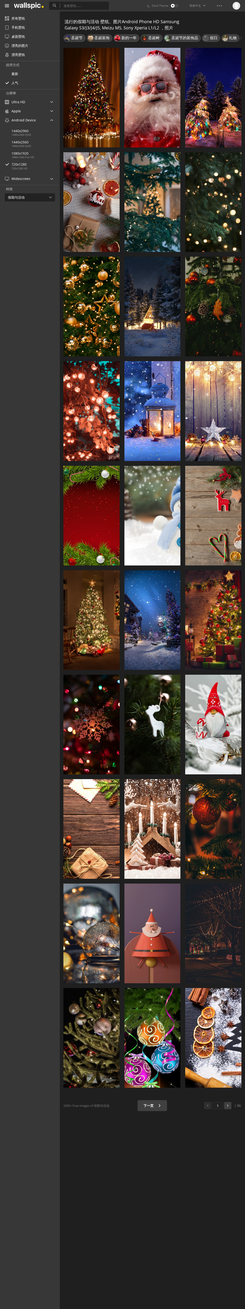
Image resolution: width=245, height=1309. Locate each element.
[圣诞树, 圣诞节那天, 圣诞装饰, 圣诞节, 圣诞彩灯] (213, 620)
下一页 (149, 1105)
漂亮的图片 (19, 45)
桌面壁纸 (18, 36)
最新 (14, 73)
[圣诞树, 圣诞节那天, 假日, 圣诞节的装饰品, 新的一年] (91, 306)
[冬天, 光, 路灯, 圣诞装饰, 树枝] (152, 411)
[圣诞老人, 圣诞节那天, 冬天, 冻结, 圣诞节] (213, 724)
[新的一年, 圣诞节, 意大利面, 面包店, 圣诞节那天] (213, 1038)
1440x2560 (19, 142)
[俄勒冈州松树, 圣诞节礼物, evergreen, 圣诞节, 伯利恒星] (213, 306)
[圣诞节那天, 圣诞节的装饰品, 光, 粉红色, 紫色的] (152, 1038)
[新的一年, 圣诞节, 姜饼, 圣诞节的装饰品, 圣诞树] (213, 515)
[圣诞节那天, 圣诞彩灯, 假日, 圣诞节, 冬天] (213, 411)
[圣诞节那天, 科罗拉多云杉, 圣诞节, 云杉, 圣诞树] (152, 202)
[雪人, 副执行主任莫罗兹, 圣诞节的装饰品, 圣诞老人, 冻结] (152, 515)
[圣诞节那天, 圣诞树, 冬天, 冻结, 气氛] (152, 620)
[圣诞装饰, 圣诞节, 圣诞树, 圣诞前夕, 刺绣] (91, 202)
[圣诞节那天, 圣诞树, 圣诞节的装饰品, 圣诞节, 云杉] (213, 829)
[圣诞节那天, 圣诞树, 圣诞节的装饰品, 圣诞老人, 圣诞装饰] (152, 724)
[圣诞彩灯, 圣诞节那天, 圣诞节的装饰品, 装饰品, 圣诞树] (91, 724)
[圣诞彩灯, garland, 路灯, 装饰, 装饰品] (213, 933)
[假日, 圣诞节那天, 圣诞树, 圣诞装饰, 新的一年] (91, 829)
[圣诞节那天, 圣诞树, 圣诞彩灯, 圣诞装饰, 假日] (91, 97)
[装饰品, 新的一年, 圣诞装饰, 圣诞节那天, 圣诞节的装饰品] (91, 1038)
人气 (14, 83)
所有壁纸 (18, 18)
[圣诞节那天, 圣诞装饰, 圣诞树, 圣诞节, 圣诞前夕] (91, 620)
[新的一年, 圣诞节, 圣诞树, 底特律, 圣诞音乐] (91, 515)
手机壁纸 (18, 27)
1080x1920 (19, 153)
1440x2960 (19, 131)
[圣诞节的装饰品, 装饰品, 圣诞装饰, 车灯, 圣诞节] (91, 933)
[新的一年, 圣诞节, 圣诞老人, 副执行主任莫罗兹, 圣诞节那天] (152, 97)
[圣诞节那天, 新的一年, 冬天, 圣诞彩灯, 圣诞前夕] (152, 829)
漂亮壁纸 (18, 54)
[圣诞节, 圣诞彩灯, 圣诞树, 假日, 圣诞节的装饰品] (213, 202)
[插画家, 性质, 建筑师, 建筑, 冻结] (152, 306)
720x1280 (19, 164)
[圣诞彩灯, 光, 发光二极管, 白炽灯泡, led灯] (91, 411)
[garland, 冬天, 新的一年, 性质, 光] (213, 97)
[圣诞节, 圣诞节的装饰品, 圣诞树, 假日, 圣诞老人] (152, 933)
